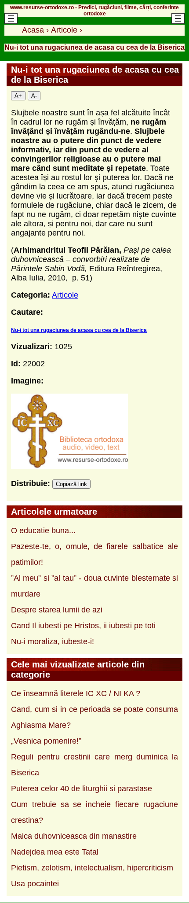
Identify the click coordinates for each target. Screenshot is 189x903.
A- (34, 95)
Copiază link (71, 484)
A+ (18, 95)
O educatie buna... (43, 530)
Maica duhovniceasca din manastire (74, 836)
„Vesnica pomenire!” (46, 741)
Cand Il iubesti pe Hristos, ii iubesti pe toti (83, 625)
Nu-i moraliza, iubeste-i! (52, 641)
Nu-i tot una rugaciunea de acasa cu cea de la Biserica (79, 330)
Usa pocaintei (35, 883)
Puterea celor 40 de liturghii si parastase (81, 788)
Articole (65, 295)
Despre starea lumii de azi (56, 609)
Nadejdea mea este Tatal (54, 852)
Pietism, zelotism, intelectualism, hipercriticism (92, 867)
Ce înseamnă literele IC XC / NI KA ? (75, 693)
